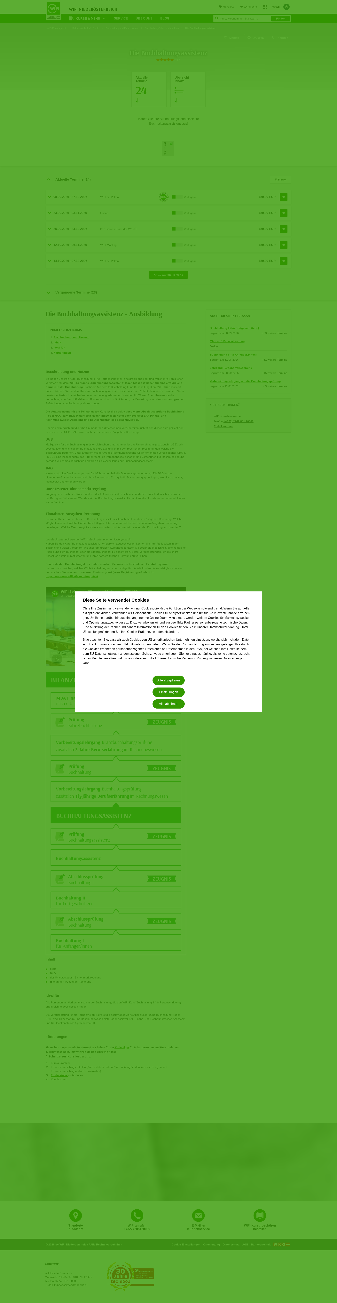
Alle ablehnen (168, 704)
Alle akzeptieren (168, 680)
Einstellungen (168, 692)
